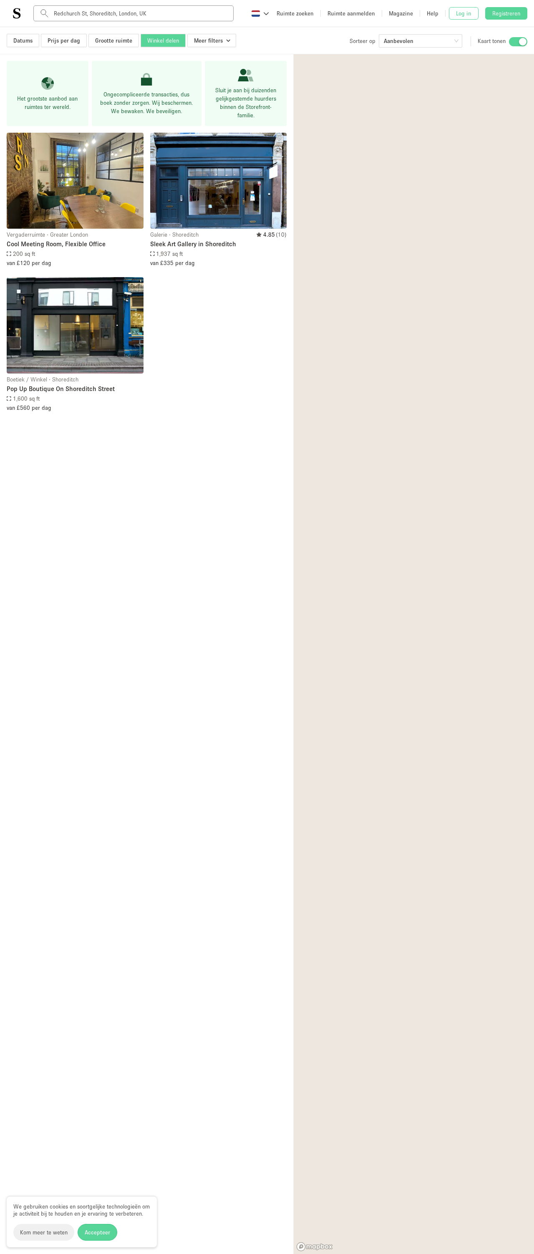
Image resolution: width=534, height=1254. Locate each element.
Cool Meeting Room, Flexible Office (56, 243)
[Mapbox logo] (314, 1246)
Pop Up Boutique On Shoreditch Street (61, 388)
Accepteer (97, 1232)
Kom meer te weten (44, 1232)
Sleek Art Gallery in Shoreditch (193, 243)
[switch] (518, 41)
